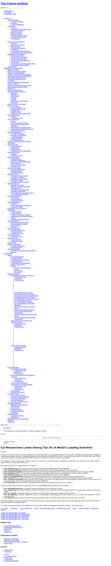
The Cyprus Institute (14, 3)
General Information (14, 115)
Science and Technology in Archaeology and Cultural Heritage (21, 383)
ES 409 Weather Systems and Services (27, 299)
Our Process (15, 96)
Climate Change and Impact (19, 123)
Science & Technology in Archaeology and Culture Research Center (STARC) (20, 75)
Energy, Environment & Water (17, 104)
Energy (13, 121)
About (9, 255)
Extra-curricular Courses (18, 395)
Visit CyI (6, 530)
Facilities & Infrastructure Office (20, 60)
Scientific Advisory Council (19, 35)
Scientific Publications (18, 133)
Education (14, 204)
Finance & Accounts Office (19, 57)
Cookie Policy (8, 559)
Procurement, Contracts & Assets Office (23, 63)
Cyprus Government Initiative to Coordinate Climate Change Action (22, 51)
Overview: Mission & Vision (19, 176)
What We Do (15, 95)
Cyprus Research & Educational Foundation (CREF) (21, 30)
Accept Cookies (12, 24)
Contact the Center (17, 118)
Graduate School (16, 258)
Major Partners (15, 46)
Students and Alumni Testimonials (18, 419)
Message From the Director (19, 179)
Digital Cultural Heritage (18, 345)
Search (3, 7)
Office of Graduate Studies (23, 267)
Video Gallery (8, 543)
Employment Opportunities (12, 526)
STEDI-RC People (17, 241)
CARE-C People (16, 211)
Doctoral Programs (13, 367)
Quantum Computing (17, 185)
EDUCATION (8, 253)
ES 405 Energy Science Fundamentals (27, 296)
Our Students (19, 271)
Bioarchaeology (16, 163)
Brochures (7, 540)
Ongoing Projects (16, 138)
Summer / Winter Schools (19, 401)
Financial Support (16, 409)
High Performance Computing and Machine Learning (21, 321)
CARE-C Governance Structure (20, 214)
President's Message (17, 257)
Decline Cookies (25, 24)
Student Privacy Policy (18, 264)
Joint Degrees (15, 391)
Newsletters (15, 540)
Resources (14, 102)
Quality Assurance (16, 261)
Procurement (8, 529)
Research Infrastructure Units (20, 219)
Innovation (14, 227)
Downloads (14, 412)
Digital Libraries (16, 158)
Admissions (18, 278)
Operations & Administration (16, 54)
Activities (14, 99)
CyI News (7, 428)
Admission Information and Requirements (19, 405)
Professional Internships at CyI (13, 527)
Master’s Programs (13, 274)
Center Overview (16, 107)
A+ (1, 434)
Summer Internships (17, 400)
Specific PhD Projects (18, 392)
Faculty (17, 269)
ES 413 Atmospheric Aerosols (24, 302)
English (17, 542)
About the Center (13, 105)
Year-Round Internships (18, 398)
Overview (14, 28)
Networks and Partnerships (19, 101)
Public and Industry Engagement (21, 205)
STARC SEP (15, 148)
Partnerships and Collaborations (21, 113)
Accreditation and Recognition (20, 260)
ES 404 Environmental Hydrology (25, 294)
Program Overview (20, 277)
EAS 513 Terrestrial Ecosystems (24, 310)
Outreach (14, 116)
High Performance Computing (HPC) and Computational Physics (22, 193)
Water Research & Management (21, 127)
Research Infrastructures (15, 90)
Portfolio (13, 98)
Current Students (13, 414)
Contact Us (11, 422)
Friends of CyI (12, 67)
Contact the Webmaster (11, 561)
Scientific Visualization (18, 160)
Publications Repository (11, 539)
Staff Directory (8, 550)
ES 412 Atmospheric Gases (23, 300)
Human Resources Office (19, 59)
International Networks (18, 48)
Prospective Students (14, 403)
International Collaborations (16, 42)
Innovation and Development (16, 91)
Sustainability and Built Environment (22, 129)
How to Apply (15, 408)
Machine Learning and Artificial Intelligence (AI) (20, 187)
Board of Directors (16, 34)
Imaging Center (16, 166)
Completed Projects (17, 140)
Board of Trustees (16, 32)
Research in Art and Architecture (21, 162)
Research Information (14, 132)
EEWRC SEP (15, 110)
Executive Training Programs (20, 397)
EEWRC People (16, 112)
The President (15, 38)
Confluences (15, 49)
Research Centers (13, 70)
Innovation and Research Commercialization (19, 136)
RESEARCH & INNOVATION (13, 68)
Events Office (15, 62)
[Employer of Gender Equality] (83, 508)
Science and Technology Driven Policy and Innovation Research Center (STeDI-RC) (19, 87)
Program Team (19, 280)
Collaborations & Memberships (20, 263)
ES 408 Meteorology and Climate (25, 297)
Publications (15, 197)
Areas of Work (12, 243)
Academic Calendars (17, 411)
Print (5, 443)
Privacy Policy (8, 557)
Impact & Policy (16, 225)
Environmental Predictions (19, 224)
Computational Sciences (18, 369)
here (81, 505)
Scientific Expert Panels (18, 37)
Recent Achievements (18, 130)
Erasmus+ (11, 420)
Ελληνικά (24, 542)
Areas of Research (13, 157)
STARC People (16, 149)
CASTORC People (17, 180)
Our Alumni (18, 272)
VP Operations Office (17, 56)
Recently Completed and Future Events (23, 250)
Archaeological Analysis (18, 165)
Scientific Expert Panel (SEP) (20, 182)
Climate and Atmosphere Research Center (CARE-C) (18, 83)
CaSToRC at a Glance (18, 177)
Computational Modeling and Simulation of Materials (20, 190)
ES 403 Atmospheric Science (24, 292)
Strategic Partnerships (18, 45)
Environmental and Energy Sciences (22, 275)
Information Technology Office (20, 65)
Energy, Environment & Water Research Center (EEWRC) (17, 72)
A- (4, 434)
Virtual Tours (8, 532)
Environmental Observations (20, 222)
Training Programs (13, 394)
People (13, 266)
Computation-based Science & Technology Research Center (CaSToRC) (17, 79)
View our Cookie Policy (18, 20)
